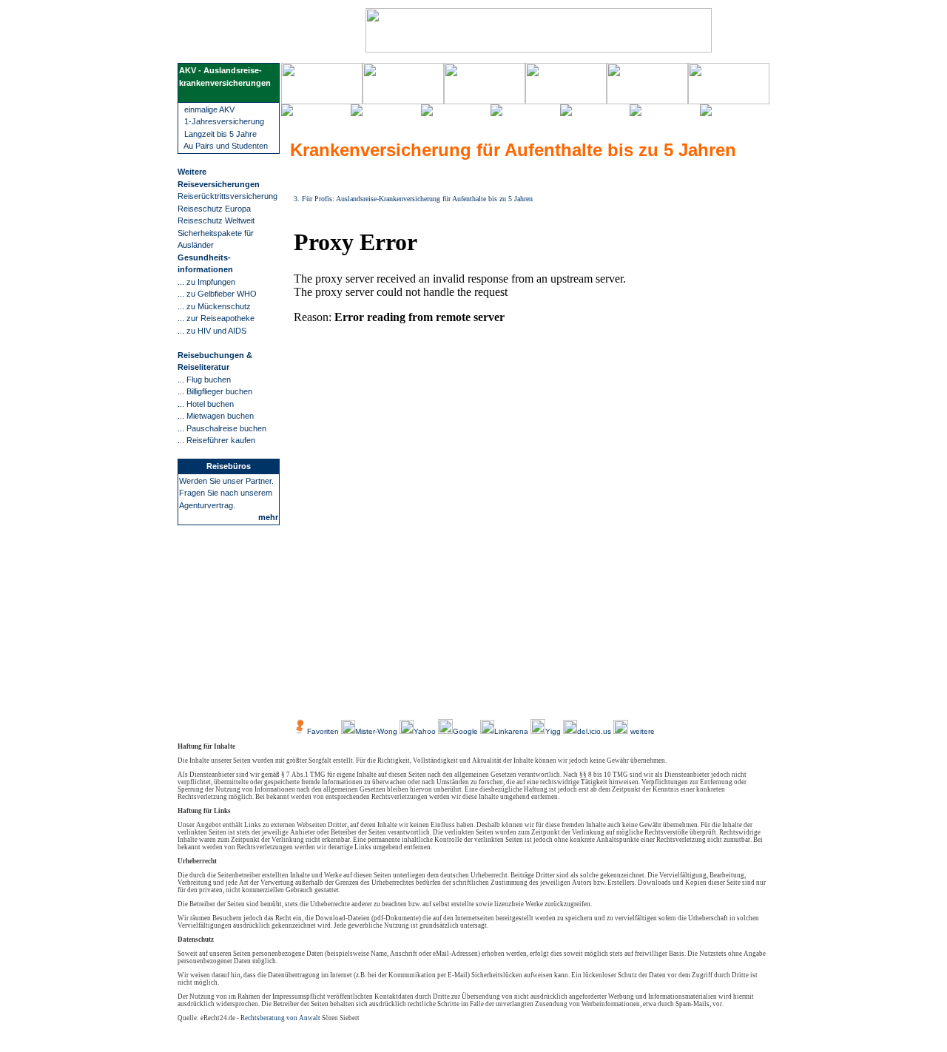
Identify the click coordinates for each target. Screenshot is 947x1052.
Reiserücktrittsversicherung (227, 196)
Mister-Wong (377, 731)
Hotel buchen (210, 403)
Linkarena (512, 731)
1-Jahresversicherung (224, 121)
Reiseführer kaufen (220, 440)
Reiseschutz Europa (214, 208)
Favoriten (323, 731)
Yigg (554, 731)
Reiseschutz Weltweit (216, 220)
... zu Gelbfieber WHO (217, 293)
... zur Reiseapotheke (216, 318)
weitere (641, 731)
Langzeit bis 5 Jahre (219, 133)
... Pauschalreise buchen (222, 428)
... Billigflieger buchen (215, 391)
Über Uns (348, 697)
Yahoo (426, 731)
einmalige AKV (208, 109)
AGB (453, 697)
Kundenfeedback (405, 697)
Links (569, 697)
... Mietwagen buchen (216, 415)
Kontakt (536, 697)
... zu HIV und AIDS (212, 330)
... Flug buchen (204, 379)
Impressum (492, 697)
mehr (268, 517)
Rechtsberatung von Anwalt (280, 1018)
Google (465, 731)
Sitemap (602, 697)
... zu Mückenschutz (214, 306)
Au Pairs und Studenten (225, 145)
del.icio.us (594, 731)
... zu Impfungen (206, 281)
